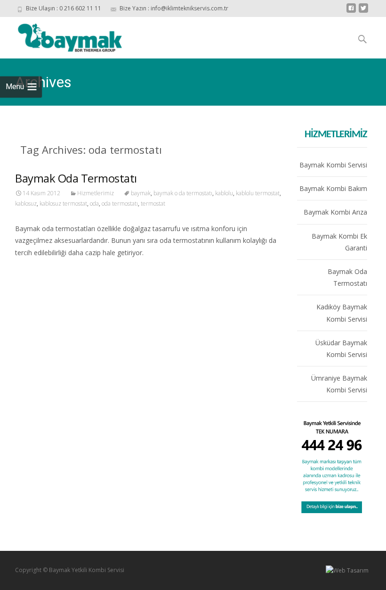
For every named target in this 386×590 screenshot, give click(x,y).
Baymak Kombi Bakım (333, 188)
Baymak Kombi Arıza (335, 212)
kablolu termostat (258, 193)
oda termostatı (120, 203)
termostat (153, 203)
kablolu (224, 193)
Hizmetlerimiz (95, 193)
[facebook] (351, 11)
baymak (141, 193)
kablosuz (26, 203)
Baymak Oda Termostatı (76, 178)
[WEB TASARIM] (347, 570)
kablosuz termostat (63, 203)
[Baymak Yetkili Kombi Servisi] (71, 36)
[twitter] (363, 11)
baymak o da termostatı (182, 193)
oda (94, 203)
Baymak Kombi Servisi (333, 164)
